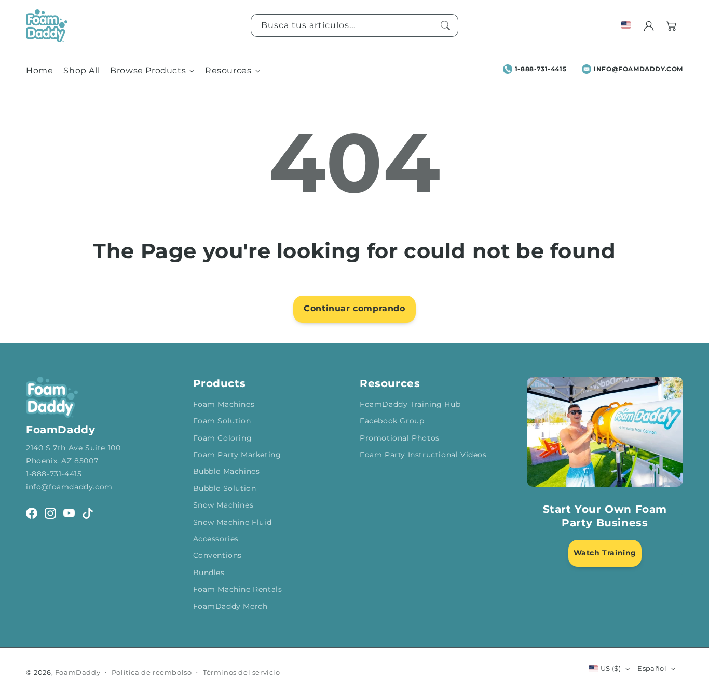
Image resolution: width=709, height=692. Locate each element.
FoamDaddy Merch (230, 606)
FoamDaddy (77, 672)
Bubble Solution (224, 488)
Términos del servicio (241, 672)
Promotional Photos (400, 438)
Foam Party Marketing (237, 454)
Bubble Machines (226, 471)
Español (651, 668)
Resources (228, 70)
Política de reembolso (152, 672)
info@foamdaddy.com (638, 69)
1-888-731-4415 (540, 69)
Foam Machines (224, 404)
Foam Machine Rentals (237, 589)
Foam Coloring (222, 438)
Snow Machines (223, 505)
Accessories (216, 538)
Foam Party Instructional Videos (423, 454)
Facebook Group (392, 420)
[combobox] (354, 25)
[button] (671, 25)
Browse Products (148, 70)
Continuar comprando (354, 308)
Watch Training (605, 552)
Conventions (217, 555)
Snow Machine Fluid (232, 522)
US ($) (611, 668)
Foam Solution (222, 420)
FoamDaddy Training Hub (410, 404)
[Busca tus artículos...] (445, 25)
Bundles (209, 572)
